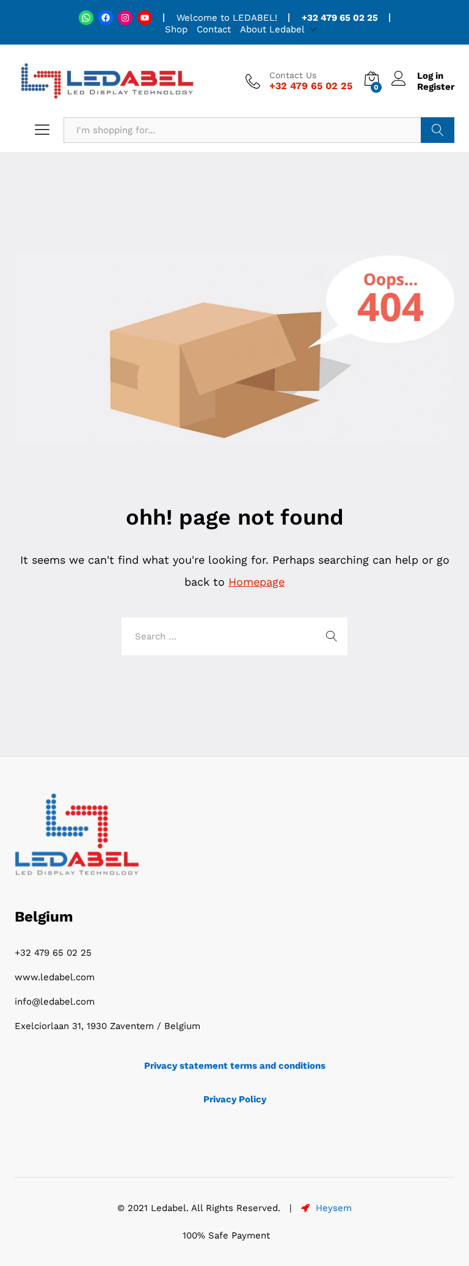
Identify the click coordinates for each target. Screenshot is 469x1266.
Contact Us (292, 75)
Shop (176, 29)
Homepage (256, 581)
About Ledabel (272, 29)
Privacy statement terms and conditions (234, 1065)
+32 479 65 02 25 (53, 952)
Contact (214, 29)
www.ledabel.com (55, 977)
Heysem (332, 1207)
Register (435, 86)
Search (437, 130)
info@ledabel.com (55, 1001)
